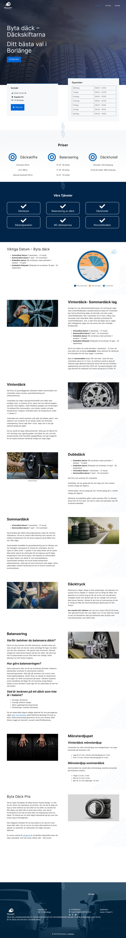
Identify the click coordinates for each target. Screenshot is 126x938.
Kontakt (117, 6)
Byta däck (98, 6)
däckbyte (26, 835)
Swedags (71, 934)
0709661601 (14, 59)
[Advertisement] (63, 860)
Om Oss (108, 6)
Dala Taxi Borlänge (19, 715)
